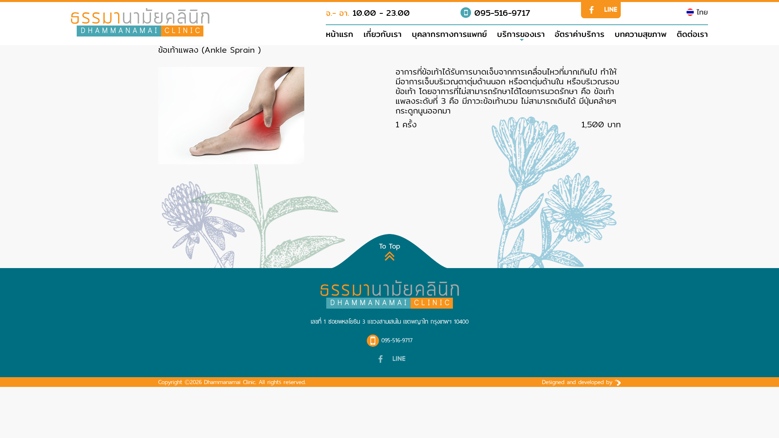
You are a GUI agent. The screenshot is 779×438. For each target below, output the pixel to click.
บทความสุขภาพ (641, 34)
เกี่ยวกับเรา (383, 34)
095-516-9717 (500, 12)
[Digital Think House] (618, 382)
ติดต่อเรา (692, 34)
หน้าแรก (339, 34)
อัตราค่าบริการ (580, 34)
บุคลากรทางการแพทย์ (449, 34)
